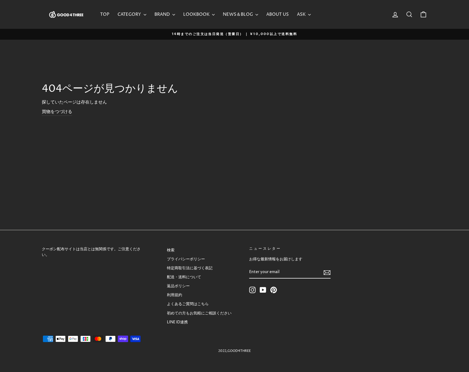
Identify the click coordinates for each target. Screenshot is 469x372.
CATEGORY (130, 14)
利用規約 (174, 295)
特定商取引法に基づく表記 (190, 268)
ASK (302, 14)
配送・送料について (184, 277)
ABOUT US (277, 14)
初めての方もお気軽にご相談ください (199, 313)
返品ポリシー (178, 286)
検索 (171, 250)
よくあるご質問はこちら (188, 304)
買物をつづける (57, 112)
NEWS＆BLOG (238, 14)
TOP (104, 14)
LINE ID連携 (177, 322)
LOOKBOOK (197, 14)
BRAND (162, 14)
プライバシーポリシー (186, 259)
